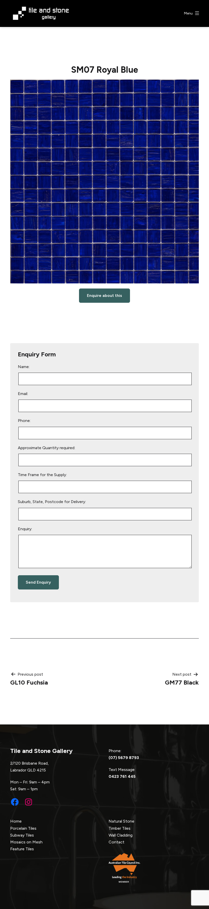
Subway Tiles (22, 835)
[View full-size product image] (104, 181)
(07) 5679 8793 (124, 757)
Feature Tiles (22, 848)
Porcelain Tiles (23, 828)
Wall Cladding (121, 835)
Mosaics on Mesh (26, 842)
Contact (116, 842)
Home (16, 821)
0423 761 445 (122, 776)
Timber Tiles (119, 828)
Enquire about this (104, 295)
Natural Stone (121, 821)
